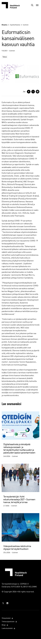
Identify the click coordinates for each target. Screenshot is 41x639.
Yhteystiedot (6, 618)
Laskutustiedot (7, 628)
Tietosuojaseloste (8, 622)
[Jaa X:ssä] (33, 91)
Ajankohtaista (15, 25)
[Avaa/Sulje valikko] (37, 5)
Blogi (4, 625)
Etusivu (4, 25)
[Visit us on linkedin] (7, 603)
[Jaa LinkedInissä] (37, 91)
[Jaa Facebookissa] (28, 91)
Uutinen (25, 25)
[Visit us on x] (3, 603)
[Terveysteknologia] (12, 5)
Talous (5, 57)
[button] (32, 5)
